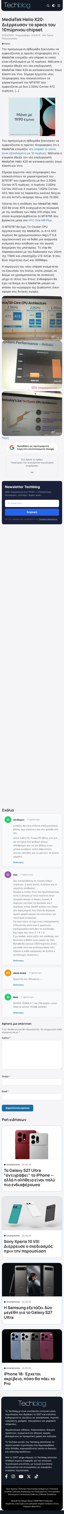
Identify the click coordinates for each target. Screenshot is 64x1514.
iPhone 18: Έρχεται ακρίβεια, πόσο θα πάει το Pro (29, 1378)
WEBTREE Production (43, 1501)
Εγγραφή (32, 512)
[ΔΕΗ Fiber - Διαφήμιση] (32, 117)
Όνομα (6, 1076)
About (30, 1501)
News (7, 43)
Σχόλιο (6, 1038)
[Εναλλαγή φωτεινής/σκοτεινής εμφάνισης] (53, 5)
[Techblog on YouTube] (21, 1476)
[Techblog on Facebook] (6, 1476)
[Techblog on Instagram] (13, 1476)
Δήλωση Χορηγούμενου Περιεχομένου (30, 1491)
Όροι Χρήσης (11, 1489)
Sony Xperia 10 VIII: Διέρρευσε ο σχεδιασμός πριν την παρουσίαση (28, 1246)
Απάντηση (18, 862)
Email (5, 1091)
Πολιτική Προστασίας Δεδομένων (34, 1489)
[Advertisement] (32, 667)
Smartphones (13, 1164)
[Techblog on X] (29, 1476)
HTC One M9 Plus (40, 220)
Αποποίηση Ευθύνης (29, 1494)
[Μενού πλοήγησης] (58, 5)
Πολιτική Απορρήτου (48, 519)
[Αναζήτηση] (48, 6)
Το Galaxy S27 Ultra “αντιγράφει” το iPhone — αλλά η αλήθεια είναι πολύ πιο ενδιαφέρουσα (29, 1177)
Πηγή (5, 438)
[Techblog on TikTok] (36, 1476)
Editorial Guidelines (47, 1494)
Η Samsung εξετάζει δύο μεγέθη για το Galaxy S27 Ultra (28, 1312)
